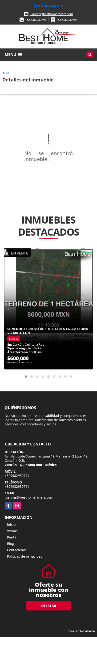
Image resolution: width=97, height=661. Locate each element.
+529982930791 (35, 19)
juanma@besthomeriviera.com (51, 14)
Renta (11, 537)
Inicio (5, 72)
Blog (10, 543)
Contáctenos (17, 550)
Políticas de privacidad (25, 556)
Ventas (12, 531)
